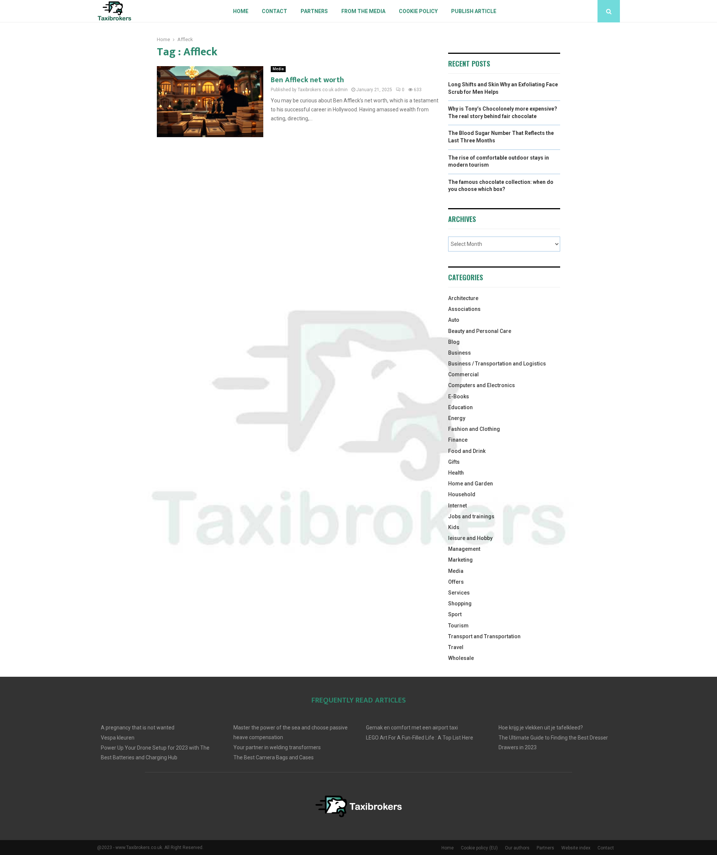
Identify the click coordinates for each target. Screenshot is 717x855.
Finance (458, 440)
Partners (314, 11)
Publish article (473, 11)
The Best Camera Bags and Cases (273, 757)
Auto (453, 320)
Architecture (463, 298)
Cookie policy (418, 11)
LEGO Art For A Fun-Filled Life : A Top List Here (419, 738)
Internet (457, 506)
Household (461, 494)
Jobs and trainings (471, 516)
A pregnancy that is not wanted (137, 728)
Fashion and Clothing (474, 429)
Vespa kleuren (117, 738)
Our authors (517, 848)
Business (459, 353)
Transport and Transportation (484, 636)
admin (341, 89)
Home (240, 11)
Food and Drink (466, 451)
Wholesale (461, 658)
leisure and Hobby (470, 538)
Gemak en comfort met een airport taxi (412, 728)
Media (278, 69)
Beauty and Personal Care (479, 331)
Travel (455, 647)
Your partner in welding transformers (277, 747)
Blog (454, 342)
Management (464, 549)
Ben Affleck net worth (307, 80)
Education (460, 407)
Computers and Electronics (481, 385)
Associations (464, 309)
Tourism (458, 626)
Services (459, 593)
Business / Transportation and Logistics (497, 364)
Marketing (460, 560)
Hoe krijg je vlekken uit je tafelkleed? (541, 728)
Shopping (460, 603)
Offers (456, 582)
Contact (274, 11)
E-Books (458, 396)
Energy (456, 418)
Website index (575, 848)
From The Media (363, 11)
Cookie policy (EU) (479, 848)
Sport (455, 614)
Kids (453, 527)
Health (456, 473)
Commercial (463, 374)
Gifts (454, 462)
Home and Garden (470, 484)
